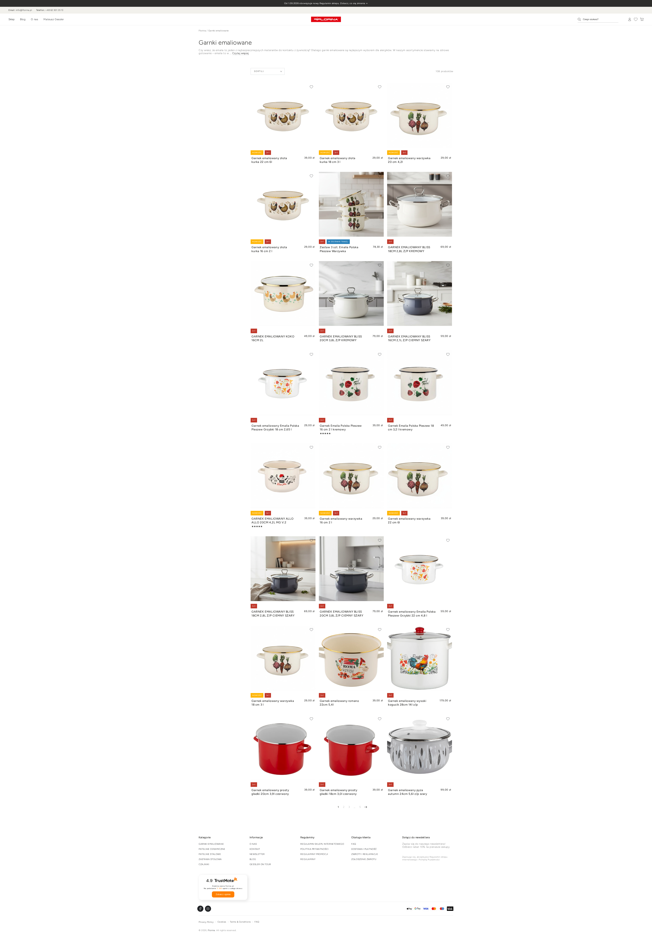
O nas (34, 19)
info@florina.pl (24, 10)
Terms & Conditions (240, 922)
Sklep (11, 19)
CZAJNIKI (204, 864)
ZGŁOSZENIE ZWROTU (363, 859)
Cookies (222, 922)
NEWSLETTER (257, 854)
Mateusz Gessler (53, 19)
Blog (22, 19)
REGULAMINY (307, 859)
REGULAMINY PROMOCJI (314, 854)
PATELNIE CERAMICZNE (212, 849)
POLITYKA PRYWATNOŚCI (314, 849)
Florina (202, 30)
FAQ (353, 844)
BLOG (253, 859)
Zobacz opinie (223, 894)
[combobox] (598, 19)
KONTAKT (255, 849)
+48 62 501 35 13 (54, 10)
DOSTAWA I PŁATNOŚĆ (364, 849)
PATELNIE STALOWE (210, 854)
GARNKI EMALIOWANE (211, 844)
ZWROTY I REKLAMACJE (364, 854)
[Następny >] (366, 807)
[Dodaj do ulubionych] (311, 87)
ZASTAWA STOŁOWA (210, 859)
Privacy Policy (206, 922)
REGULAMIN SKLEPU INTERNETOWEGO (322, 844)
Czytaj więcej (240, 53)
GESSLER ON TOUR (260, 864)
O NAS (253, 844)
